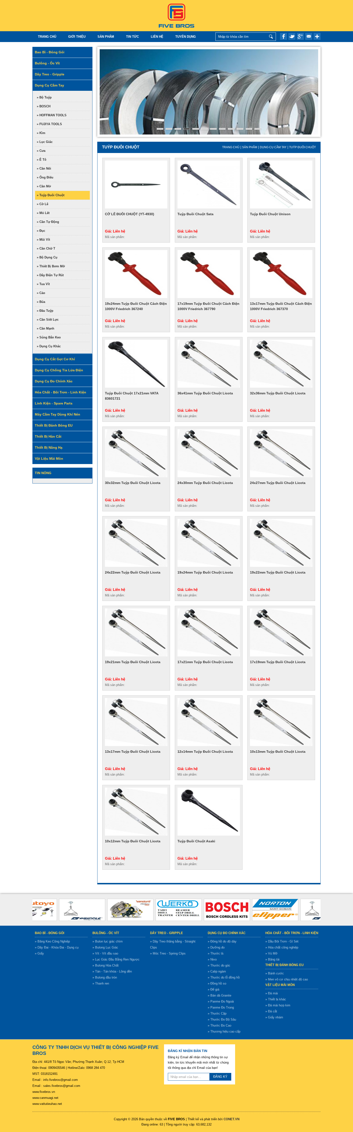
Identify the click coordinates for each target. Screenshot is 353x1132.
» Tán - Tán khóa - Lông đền (112, 971)
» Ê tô (41, 159)
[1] (160, 129)
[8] (222, 129)
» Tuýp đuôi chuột (50, 195)
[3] (178, 129)
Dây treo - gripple (166, 933)
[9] (231, 129)
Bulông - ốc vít (105, 933)
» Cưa (41, 151)
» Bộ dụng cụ (47, 257)
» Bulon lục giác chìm (107, 941)
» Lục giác (45, 142)
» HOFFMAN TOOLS (52, 115)
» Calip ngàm (217, 971)
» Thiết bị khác (275, 999)
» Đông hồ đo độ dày (222, 941)
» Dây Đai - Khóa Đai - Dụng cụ (57, 947)
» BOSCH (43, 106)
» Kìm (41, 133)
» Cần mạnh (45, 328)
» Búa (41, 302)
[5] (195, 129)
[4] (186, 129)
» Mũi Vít (43, 239)
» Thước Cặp (217, 1013)
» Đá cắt (271, 1011)
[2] (169, 129)
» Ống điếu (45, 177)
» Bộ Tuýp (44, 97)
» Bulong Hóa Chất (105, 965)
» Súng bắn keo (49, 337)
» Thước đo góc (219, 965)
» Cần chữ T (46, 248)
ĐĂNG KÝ (220, 1076)
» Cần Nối (44, 168)
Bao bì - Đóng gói (49, 933)
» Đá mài (271, 993)
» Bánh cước (274, 973)
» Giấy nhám (274, 1017)
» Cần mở (44, 186)
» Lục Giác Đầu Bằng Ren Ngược (116, 959)
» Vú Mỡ (271, 953)
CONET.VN (231, 1119)
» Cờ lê (42, 204)
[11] (249, 129)
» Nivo (212, 959)
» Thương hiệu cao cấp (224, 1031)
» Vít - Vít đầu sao (105, 953)
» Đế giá (213, 989)
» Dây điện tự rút (50, 275)
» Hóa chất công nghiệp (281, 947)
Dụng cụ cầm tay (273, 147)
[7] (213, 129)
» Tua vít (43, 284)
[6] (204, 129)
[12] (258, 129)
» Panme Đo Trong (221, 1007)
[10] (240, 129)
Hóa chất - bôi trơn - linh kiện (291, 933)
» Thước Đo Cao (219, 1025)
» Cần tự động (48, 222)
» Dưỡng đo (216, 947)
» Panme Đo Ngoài (221, 1001)
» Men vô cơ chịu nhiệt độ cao (286, 979)
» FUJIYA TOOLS (49, 124)
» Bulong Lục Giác (105, 947)
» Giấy (39, 953)
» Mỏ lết (43, 213)
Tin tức (132, 36)
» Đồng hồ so (217, 983)
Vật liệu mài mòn (280, 985)
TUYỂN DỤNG (185, 36)
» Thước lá (215, 953)
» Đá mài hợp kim (277, 1005)
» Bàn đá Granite (219, 995)
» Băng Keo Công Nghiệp (52, 941)
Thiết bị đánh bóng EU (284, 965)
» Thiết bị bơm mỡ (51, 266)
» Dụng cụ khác (49, 346)
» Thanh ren (100, 983)
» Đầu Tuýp (45, 310)
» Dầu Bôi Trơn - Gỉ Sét (281, 941)
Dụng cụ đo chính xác (226, 933)
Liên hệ (157, 36)
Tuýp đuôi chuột (302, 147)
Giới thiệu (76, 36)
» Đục (41, 231)
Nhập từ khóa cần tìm (271, 36)
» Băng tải (272, 959)
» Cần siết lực (48, 319)
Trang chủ (47, 36)
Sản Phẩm (105, 36)
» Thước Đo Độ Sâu (222, 1019)
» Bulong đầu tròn (104, 977)
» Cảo (41, 293)
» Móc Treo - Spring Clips (168, 953)
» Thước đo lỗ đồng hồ (224, 977)
